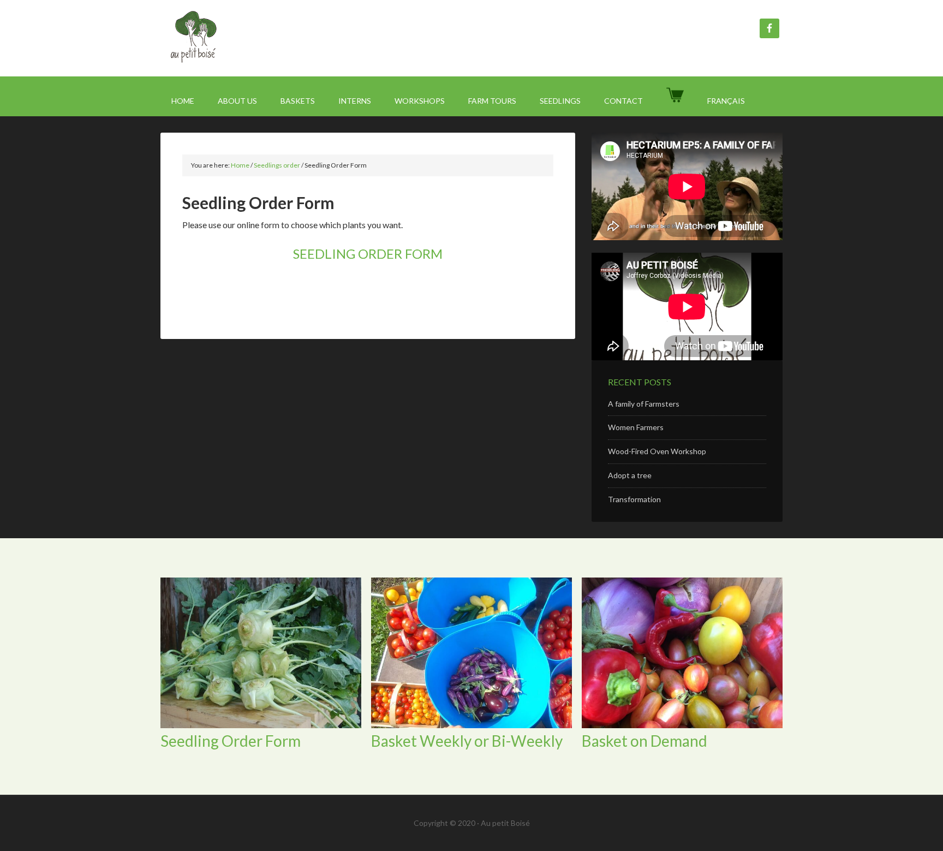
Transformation (634, 499)
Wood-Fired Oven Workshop (657, 451)
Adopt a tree (630, 475)
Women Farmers (636, 427)
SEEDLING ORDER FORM (368, 253)
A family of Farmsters (643, 403)
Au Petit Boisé (253, 38)
